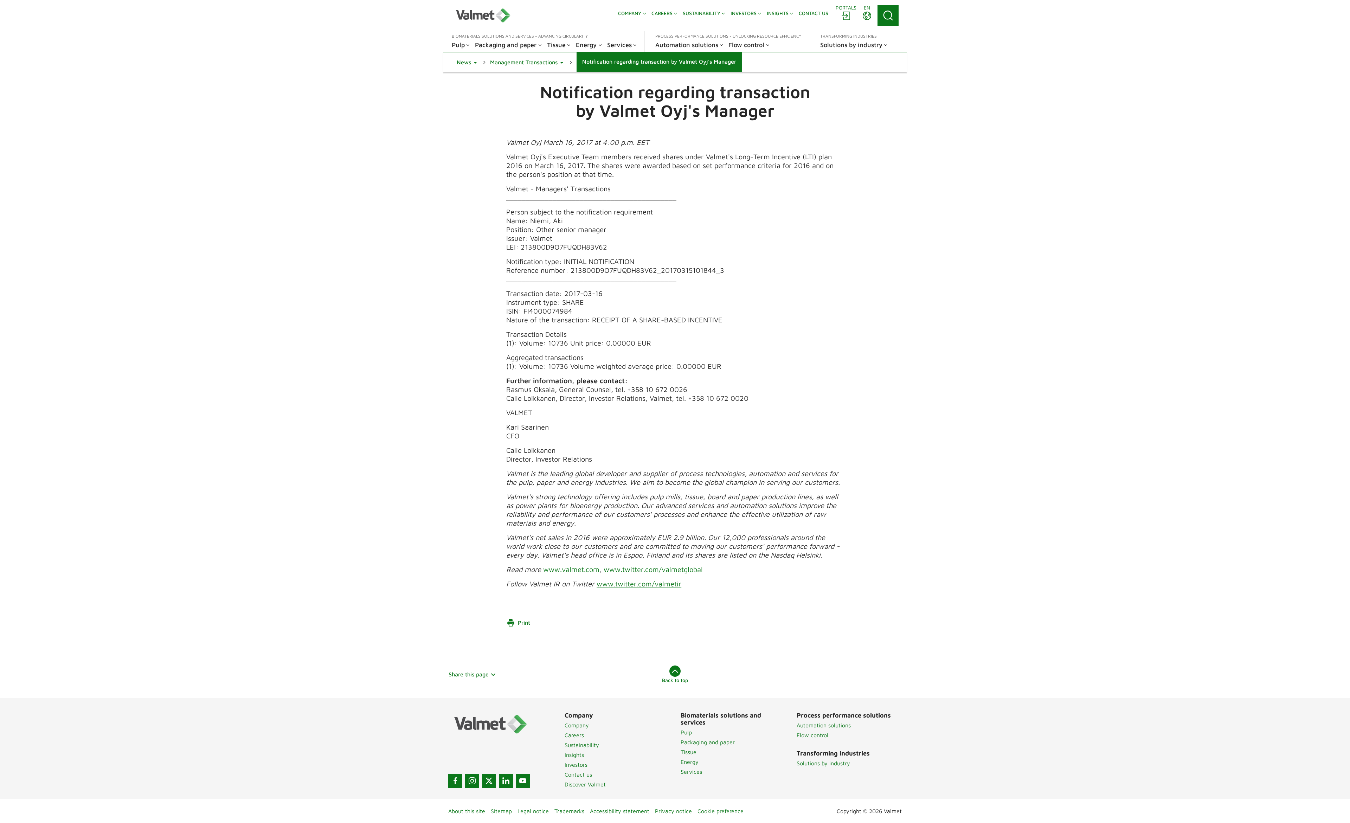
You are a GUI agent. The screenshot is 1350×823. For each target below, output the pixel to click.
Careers (574, 735)
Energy (690, 762)
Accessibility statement (619, 811)
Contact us (578, 774)
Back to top (675, 680)
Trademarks (569, 811)
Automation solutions (824, 725)
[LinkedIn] (506, 781)
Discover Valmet (585, 784)
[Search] (888, 15)
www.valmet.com (571, 569)
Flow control (812, 735)
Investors (576, 764)
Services (691, 772)
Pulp (686, 732)
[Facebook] (455, 781)
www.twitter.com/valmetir (639, 584)
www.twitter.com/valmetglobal (653, 569)
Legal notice (533, 811)
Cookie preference (721, 811)
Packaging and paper (708, 742)
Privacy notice (673, 811)
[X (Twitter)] (489, 781)
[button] (467, 62)
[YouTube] (523, 781)
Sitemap (501, 811)
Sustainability (582, 745)
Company (577, 725)
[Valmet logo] (483, 15)
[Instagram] (472, 781)
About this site (466, 811)
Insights (574, 755)
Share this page (469, 674)
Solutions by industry (823, 763)
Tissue (688, 752)
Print (524, 622)
